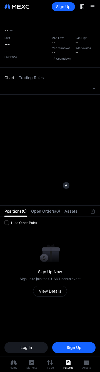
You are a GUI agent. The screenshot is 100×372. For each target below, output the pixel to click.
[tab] (15, 211)
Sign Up (63, 6)
